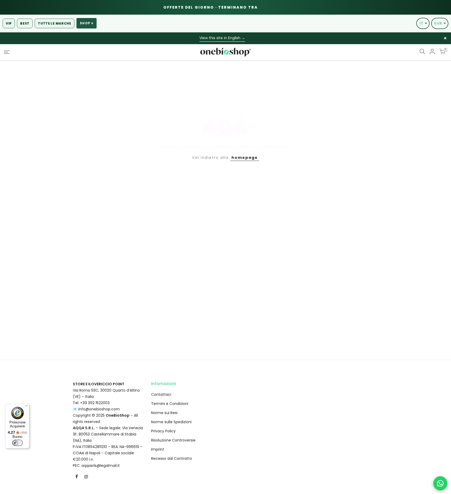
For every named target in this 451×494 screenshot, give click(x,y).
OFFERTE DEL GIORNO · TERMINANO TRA (224, 7)
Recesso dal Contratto (171, 458)
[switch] (17, 443)
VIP (9, 23)
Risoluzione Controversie (173, 440)
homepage (245, 157)
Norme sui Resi (164, 412)
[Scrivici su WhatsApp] (440, 483)
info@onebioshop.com (99, 409)
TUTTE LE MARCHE (54, 23)
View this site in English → (222, 37)
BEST (24, 23)
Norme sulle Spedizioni (171, 422)
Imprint (157, 449)
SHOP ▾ (86, 23)
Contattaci (161, 394)
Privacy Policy (163, 431)
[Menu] (26, 407)
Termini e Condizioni (169, 403)
